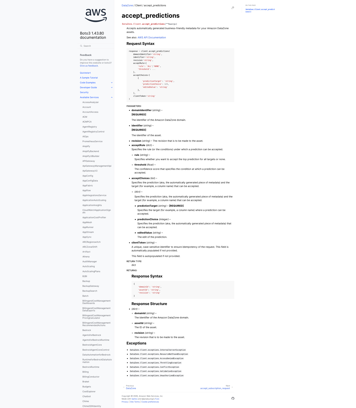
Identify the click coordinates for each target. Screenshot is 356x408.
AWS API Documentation (152, 37)
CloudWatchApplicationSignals (96, 211)
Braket (85, 381)
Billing (85, 372)
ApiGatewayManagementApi (96, 166)
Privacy (125, 402)
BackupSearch (89, 291)
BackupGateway (90, 286)
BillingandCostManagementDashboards (96, 302)
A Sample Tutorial (89, 77)
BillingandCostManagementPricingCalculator (96, 316)
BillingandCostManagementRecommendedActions (96, 324)
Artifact (86, 251)
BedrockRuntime (90, 367)
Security (84, 92)
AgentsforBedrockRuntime (95, 340)
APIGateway (88, 161)
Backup (86, 281)
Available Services (89, 97)
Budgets (86, 386)
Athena (86, 256)
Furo (157, 399)
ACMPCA (87, 121)
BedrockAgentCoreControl (95, 349)
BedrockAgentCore (92, 344)
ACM (84, 117)
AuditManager (89, 261)
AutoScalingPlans (91, 271)
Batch (85, 296)
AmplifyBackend (90, 151)
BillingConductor (90, 376)
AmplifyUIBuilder (90, 156)
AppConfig (87, 175)
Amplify (86, 146)
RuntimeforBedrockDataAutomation (97, 360)
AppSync (87, 237)
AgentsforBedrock (91, 335)
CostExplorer (89, 391)
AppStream (88, 232)
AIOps (85, 136)
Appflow (86, 190)
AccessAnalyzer (90, 102)
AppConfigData (90, 180)
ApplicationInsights (92, 205)
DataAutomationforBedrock (96, 354)
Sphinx (135, 399)
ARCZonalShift (89, 247)
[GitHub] (233, 399)
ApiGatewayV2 (89, 170)
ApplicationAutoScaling (94, 200)
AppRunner (88, 227)
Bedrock (86, 330)
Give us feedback (89, 65)
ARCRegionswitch (91, 242)
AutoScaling (88, 266)
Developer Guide (88, 87)
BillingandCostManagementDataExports (96, 309)
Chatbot (86, 396)
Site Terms (135, 402)
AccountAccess (90, 112)
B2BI (84, 276)
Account (86, 107)
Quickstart (85, 72)
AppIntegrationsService (94, 195)
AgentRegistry (89, 126)
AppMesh (87, 222)
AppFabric (87, 185)
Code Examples (88, 82)
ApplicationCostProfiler (94, 217)
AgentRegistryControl (93, 131)
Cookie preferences (150, 402)
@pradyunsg (147, 399)
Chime (85, 401)
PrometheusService (92, 141)
